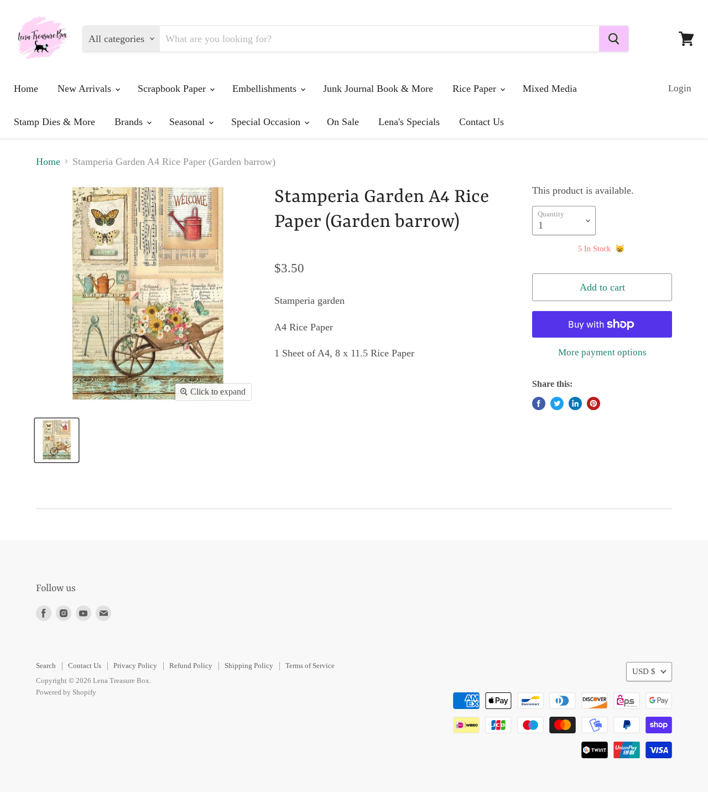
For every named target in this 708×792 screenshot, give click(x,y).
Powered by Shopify (66, 692)
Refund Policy (190, 665)
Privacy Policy (135, 665)
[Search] (613, 38)
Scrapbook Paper (173, 88)
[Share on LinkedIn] (575, 403)
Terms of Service (310, 665)
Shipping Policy (249, 665)
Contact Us (481, 121)
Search (46, 665)
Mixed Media (550, 88)
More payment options (602, 352)
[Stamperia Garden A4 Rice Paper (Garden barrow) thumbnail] (57, 440)
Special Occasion (267, 121)
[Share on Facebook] (538, 403)
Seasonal (188, 121)
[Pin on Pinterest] (593, 403)
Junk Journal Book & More (378, 88)
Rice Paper (475, 88)
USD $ (643, 671)
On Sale (343, 121)
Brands (129, 121)
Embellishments (265, 88)
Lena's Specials (409, 121)
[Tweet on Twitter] (557, 403)
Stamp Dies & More (54, 121)
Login (679, 88)
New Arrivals (86, 88)
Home (26, 88)
